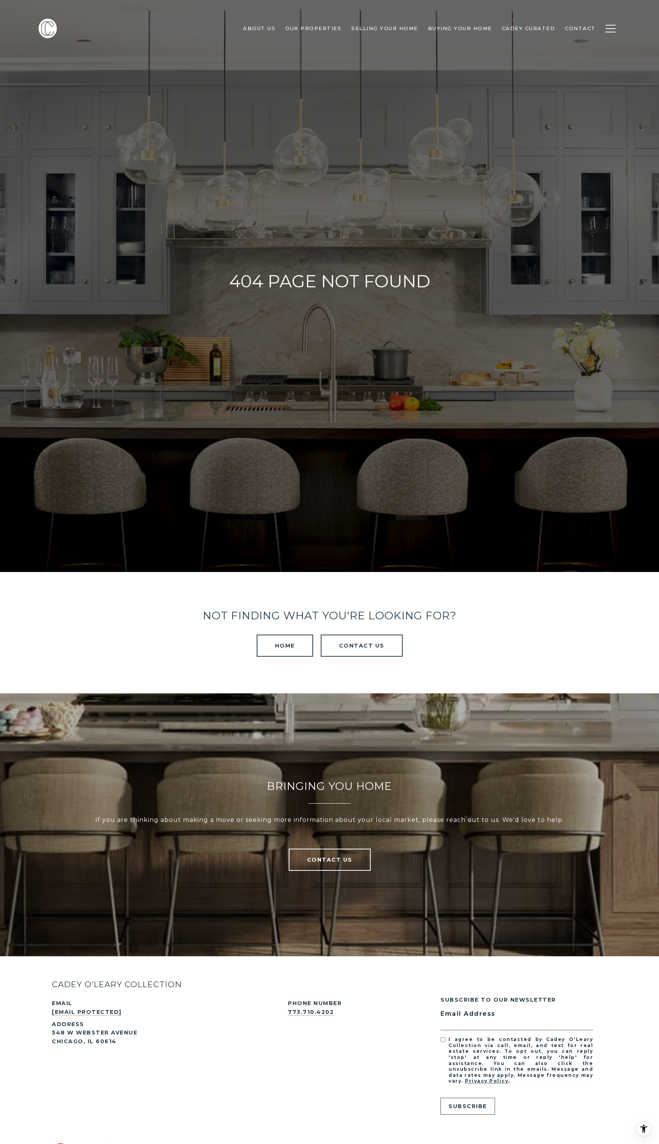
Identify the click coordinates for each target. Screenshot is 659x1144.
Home (285, 645)
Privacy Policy (486, 1081)
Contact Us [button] (361, 645)
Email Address (467, 1013)
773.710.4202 (311, 1012)
